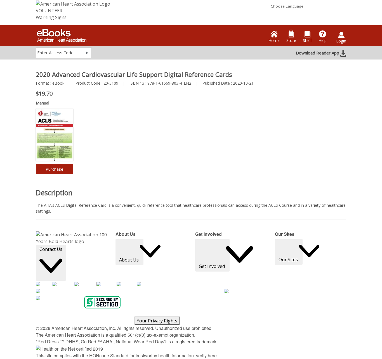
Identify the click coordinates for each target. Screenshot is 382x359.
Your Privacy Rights (157, 321)
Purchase (54, 169)
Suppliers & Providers (70, 320)
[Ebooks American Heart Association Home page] (61, 34)
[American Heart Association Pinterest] (127, 284)
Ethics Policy (210, 313)
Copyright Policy (143, 313)
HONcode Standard (108, 355)
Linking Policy (276, 313)
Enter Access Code (55, 52)
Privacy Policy (71, 313)
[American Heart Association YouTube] (106, 284)
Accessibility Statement (178, 313)
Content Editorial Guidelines (313, 313)
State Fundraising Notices (112, 320)
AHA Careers (47, 313)
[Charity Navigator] (59, 298)
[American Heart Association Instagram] (85, 284)
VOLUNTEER (49, 11)
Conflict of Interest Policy (242, 313)
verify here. (207, 355)
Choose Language (287, 6)
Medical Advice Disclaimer (106, 313)
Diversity (43, 320)
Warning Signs (51, 17)
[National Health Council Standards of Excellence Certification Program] (130, 291)
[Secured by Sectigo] (102, 302)
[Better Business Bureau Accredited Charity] (280, 291)
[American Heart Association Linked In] (146, 284)
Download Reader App (318, 53)
